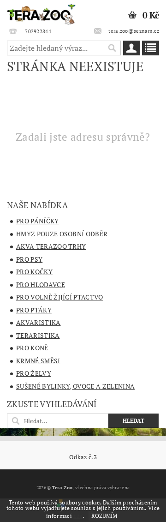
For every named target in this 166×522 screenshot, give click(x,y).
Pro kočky (34, 271)
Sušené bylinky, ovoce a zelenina (75, 386)
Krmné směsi (38, 360)
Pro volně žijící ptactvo (59, 297)
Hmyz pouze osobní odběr (61, 233)
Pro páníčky (37, 220)
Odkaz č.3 (83, 457)
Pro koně (32, 347)
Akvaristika (38, 322)
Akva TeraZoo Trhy (51, 246)
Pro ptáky (34, 310)
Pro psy (29, 259)
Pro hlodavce (40, 284)
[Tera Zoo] (41, 12)
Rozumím (104, 515)
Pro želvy (33, 373)
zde (78, 515)
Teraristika (38, 335)
